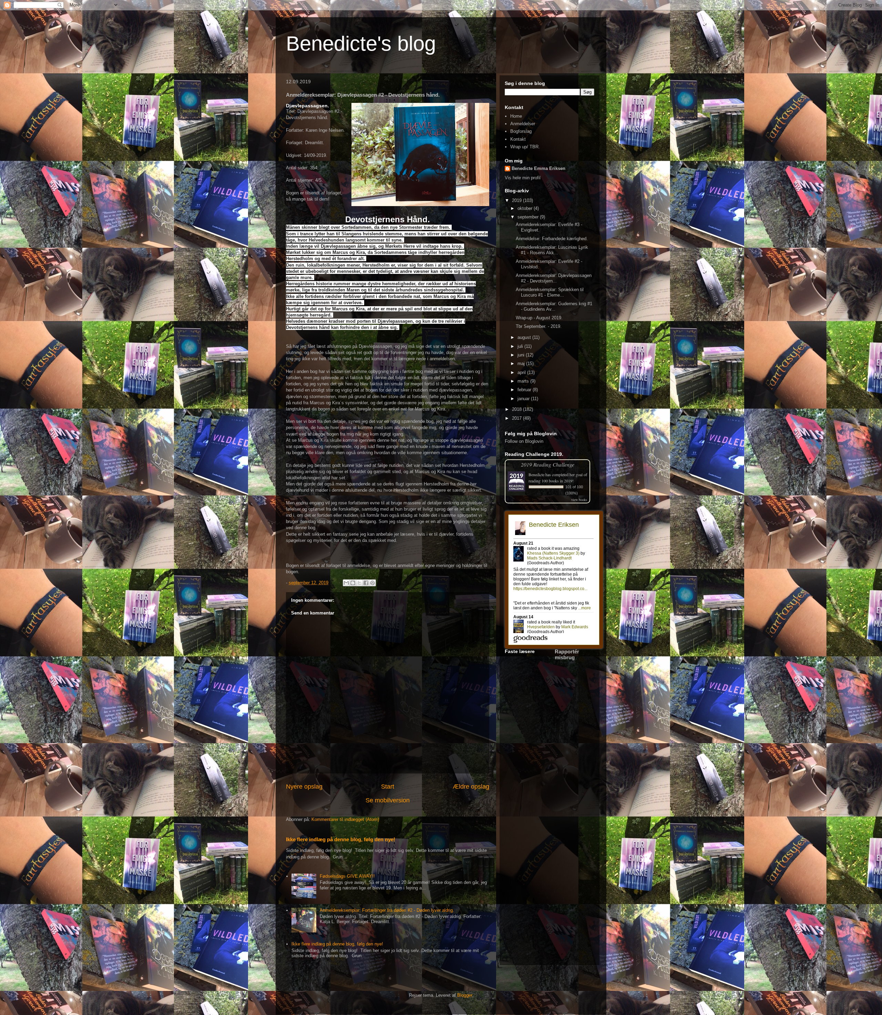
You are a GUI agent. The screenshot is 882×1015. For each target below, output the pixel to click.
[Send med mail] (346, 582)
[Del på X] (359, 582)
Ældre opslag (471, 786)
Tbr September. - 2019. (539, 326)
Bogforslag (521, 131)
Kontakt (518, 139)
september (528, 217)
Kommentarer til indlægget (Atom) (345, 819)
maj (521, 363)
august (524, 337)
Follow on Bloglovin (524, 441)
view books (579, 499)
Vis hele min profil (523, 177)
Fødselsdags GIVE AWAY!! (347, 876)
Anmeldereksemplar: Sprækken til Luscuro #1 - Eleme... (550, 292)
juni (521, 354)
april (522, 372)
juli (520, 346)
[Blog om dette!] (352, 582)
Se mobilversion (388, 800)
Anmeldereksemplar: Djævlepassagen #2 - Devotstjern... (554, 278)
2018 (517, 409)
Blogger (464, 995)
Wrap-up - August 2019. (539, 317)
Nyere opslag (304, 786)
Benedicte (536, 474)
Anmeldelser (522, 123)
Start (387, 786)
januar (524, 398)
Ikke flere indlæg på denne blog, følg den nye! (340, 839)
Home (516, 116)
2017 (517, 418)
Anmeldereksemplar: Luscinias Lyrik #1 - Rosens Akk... (552, 250)
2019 (517, 200)
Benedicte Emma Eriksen (538, 168)
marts (523, 381)
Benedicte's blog (361, 43)
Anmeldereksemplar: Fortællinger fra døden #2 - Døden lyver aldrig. (387, 910)
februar (525, 389)
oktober (525, 208)
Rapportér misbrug (567, 654)
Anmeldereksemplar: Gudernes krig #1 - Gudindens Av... (554, 306)
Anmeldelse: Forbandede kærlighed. (552, 238)
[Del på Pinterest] (372, 582)
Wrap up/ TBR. (525, 146)
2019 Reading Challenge (547, 464)
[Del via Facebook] (365, 582)
